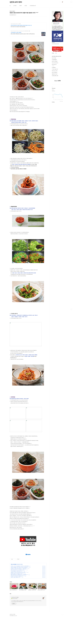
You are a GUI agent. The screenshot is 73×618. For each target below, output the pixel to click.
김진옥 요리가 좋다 (16, 2)
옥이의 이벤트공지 (54, 72)
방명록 (20, 5)
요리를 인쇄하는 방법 (55, 75)
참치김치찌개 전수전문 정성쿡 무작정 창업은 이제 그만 (21, 25)
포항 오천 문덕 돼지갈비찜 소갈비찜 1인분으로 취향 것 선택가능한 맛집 (23, 33)
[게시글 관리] (14, 559)
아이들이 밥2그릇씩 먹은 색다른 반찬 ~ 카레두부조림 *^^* (19, 568)
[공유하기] (13, 559)
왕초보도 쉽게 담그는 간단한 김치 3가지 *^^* (17, 573)
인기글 (56, 53)
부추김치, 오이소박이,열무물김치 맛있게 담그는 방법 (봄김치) (20, 566)
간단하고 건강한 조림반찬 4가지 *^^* (16, 577)
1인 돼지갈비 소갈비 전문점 (16, 32)
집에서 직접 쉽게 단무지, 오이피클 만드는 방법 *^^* (18, 569)
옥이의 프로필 (54, 57)
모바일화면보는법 (33, 5)
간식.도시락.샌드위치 (55, 62)
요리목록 (14, 5)
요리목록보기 (54, 67)
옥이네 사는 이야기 (54, 70)
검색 (60, 2)
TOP (62, 614)
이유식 (53, 65)
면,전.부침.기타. (54, 64)
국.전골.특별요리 (54, 59)
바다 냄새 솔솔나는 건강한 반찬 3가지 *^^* (17, 571)
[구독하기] (71, 309)
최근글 (53, 53)
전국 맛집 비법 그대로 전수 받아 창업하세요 (18, 26)
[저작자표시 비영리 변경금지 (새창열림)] (21, 559)
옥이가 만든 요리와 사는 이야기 (56, 56)
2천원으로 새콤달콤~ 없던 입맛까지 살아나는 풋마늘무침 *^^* (20, 567)
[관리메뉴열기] (71, 1)
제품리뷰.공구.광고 (54, 74)
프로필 (26, 5)
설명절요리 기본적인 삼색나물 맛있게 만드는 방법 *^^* (19, 572)
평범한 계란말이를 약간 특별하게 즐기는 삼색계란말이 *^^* (19, 574)
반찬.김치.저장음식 (14, 564)
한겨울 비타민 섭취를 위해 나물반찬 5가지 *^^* (18, 575)
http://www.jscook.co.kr (15, 23)
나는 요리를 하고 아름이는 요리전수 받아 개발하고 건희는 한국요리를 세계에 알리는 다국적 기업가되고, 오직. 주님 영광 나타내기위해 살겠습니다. (26, 601)
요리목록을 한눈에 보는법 (55, 43)
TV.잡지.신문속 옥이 (55, 69)
